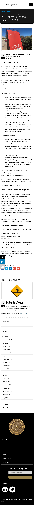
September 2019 (7, 391)
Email (18, 268)
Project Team (6, 451)
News (4, 328)
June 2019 (5, 401)
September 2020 (7, 365)
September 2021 (7, 353)
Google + (14, 268)
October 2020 (6, 362)
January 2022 (7, 346)
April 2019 (5, 407)
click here (25, 179)
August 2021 (6, 356)
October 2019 (6, 388)
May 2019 (5, 404)
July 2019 (5, 398)
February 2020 (7, 381)
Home (4, 443)
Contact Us (6, 462)
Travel (4, 455)
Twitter (6, 268)
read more (24, 313)
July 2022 (5, 343)
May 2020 (5, 372)
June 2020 (6, 369)
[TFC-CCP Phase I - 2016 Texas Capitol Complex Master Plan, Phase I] (11, 5)
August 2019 (6, 394)
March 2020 (6, 378)
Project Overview (7, 447)
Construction (6, 325)
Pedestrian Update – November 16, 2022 (15, 303)
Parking (10, 58)
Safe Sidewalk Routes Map (16, 170)
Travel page (27, 221)
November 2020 (7, 359)
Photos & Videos (7, 458)
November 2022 (7, 340)
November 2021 (7, 349)
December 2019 (7, 385)
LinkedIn (10, 268)
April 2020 (5, 375)
